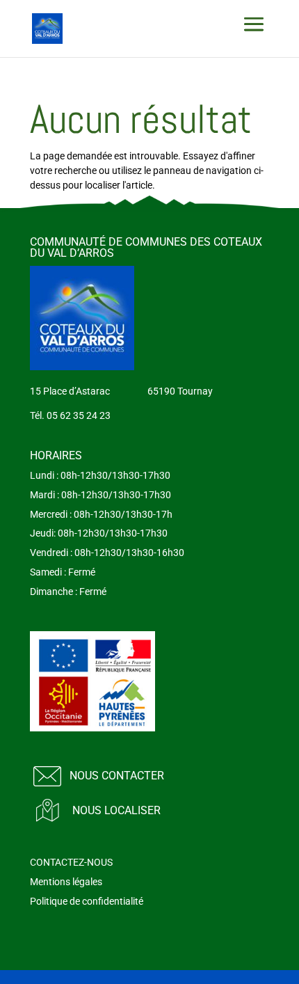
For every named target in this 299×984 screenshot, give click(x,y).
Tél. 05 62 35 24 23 (70, 415)
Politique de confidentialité (86, 901)
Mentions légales (66, 881)
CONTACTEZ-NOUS (71, 862)
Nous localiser (116, 810)
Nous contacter (117, 775)
